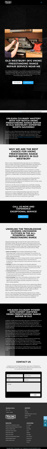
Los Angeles (28, 425)
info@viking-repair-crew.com (31, 413)
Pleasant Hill (29, 438)
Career (26, 417)
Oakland (28, 432)
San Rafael (28, 440)
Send (35, 395)
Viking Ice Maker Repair (10, 428)
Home (20, 111)
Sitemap (26, 411)
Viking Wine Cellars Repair (11, 430)
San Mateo (28, 428)
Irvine (27, 430)
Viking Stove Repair (9, 432)
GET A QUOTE (17, 82)
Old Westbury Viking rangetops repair (26, 137)
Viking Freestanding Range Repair (12, 436)
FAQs (26, 410)
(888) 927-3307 (28, 82)
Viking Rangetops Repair (11, 438)
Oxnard (28, 442)
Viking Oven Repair (9, 434)
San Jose (28, 427)
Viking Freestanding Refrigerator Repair (14, 427)
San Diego (28, 434)
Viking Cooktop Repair (10, 440)
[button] (45, 425)
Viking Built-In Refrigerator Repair (12, 425)
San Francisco (29, 436)
